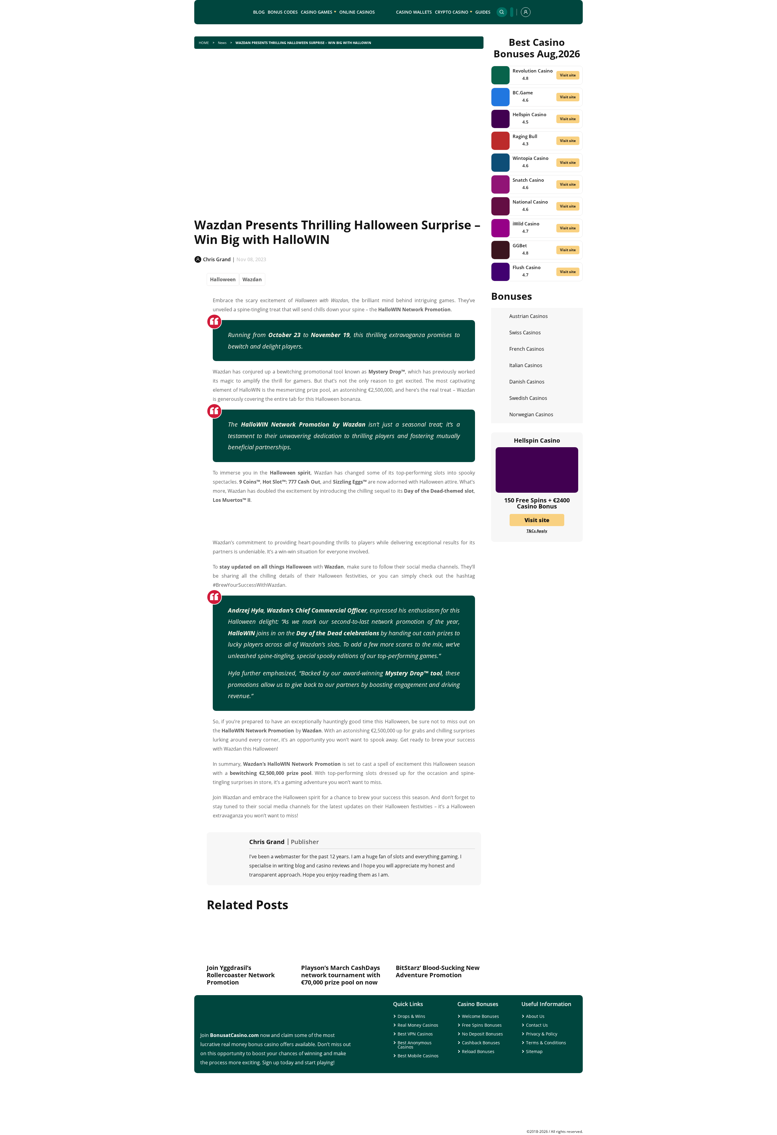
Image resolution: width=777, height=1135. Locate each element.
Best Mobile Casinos (418, 1056)
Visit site (568, 75)
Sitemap (534, 1051)
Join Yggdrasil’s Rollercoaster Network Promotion (241, 975)
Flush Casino (527, 267)
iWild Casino (526, 224)
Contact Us (537, 1025)
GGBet (520, 245)
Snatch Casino (528, 180)
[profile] (526, 12)
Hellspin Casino (529, 114)
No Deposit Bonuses (482, 1034)
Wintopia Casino (530, 158)
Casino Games (316, 12)
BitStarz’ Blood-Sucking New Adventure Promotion (438, 971)
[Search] (502, 12)
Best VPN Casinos (415, 1034)
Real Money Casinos (418, 1025)
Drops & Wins (411, 1016)
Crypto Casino (451, 12)
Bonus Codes (283, 12)
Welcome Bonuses (480, 1016)
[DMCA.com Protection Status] (537, 1127)
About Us (535, 1016)
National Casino (530, 202)
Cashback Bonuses (481, 1042)
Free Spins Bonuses (482, 1025)
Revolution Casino (533, 71)
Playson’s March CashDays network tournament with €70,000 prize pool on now (340, 975)
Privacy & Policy (541, 1034)
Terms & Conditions (546, 1042)
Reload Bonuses (478, 1051)
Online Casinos (357, 12)
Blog (259, 12)
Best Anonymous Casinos (415, 1045)
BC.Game (523, 93)
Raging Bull (525, 136)
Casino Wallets (414, 12)
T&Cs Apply (537, 531)
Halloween (223, 279)
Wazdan (252, 279)
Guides (482, 12)
